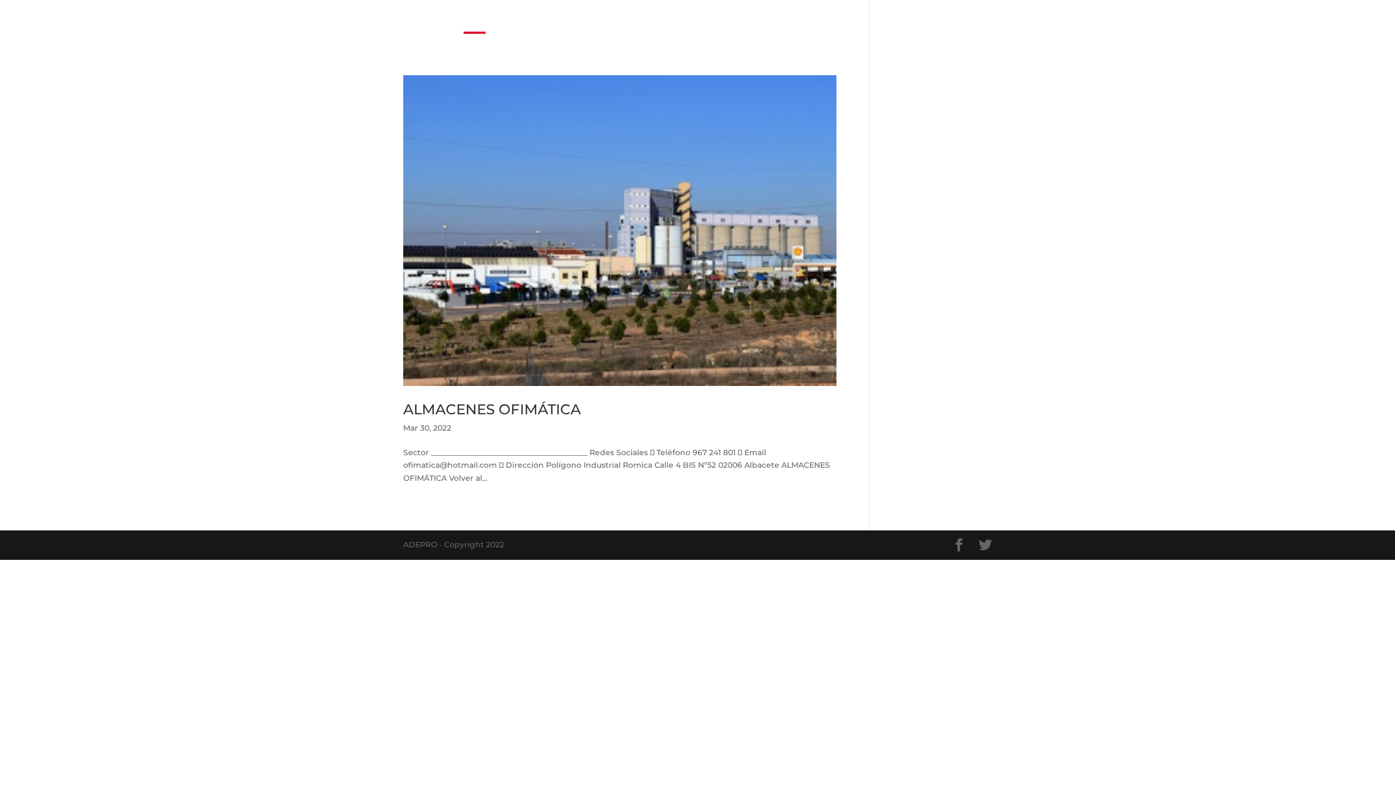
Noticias (709, 22)
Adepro (955, 22)
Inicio (667, 22)
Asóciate (908, 22)
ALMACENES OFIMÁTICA (492, 409)
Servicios (848, 22)
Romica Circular (772, 22)
